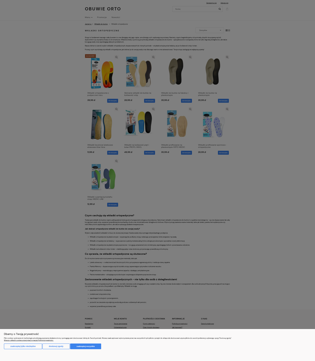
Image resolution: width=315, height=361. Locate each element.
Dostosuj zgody (56, 346)
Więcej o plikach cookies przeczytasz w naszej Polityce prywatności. (29, 340)
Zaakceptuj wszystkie (86, 346)
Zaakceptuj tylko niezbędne (23, 346)
